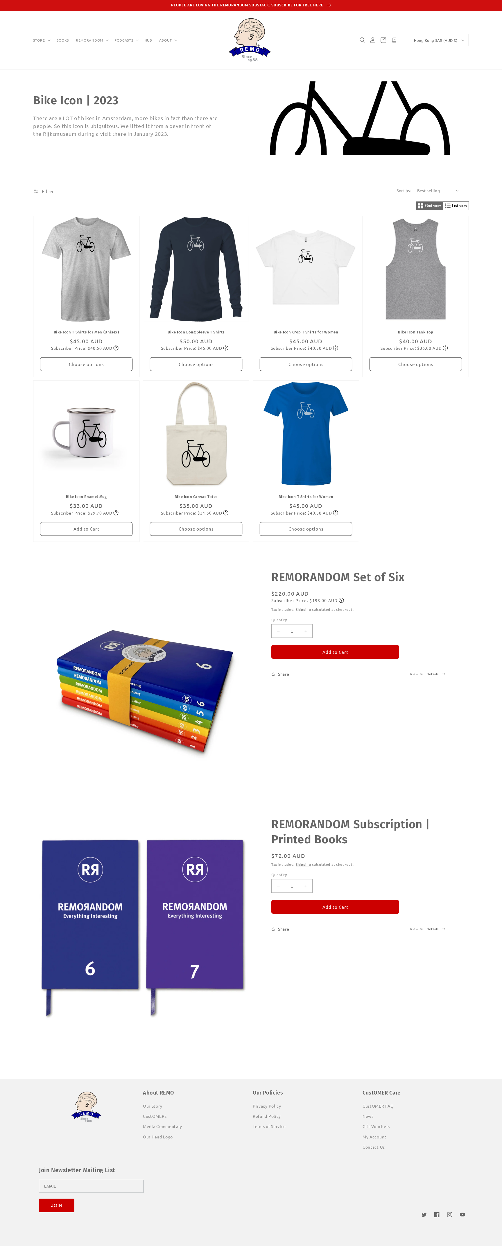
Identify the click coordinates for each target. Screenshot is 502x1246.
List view (459, 205)
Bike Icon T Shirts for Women (306, 497)
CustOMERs (154, 1116)
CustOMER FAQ (378, 1105)
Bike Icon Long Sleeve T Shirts (196, 332)
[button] (41, 40)
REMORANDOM (89, 40)
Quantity (279, 619)
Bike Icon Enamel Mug (86, 497)
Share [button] (283, 673)
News (368, 1116)
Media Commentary (162, 1126)
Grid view (433, 205)
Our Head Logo (158, 1136)
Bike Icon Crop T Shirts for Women (306, 332)
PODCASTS (123, 40)
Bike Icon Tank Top (415, 332)
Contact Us (374, 1146)
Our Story (152, 1105)
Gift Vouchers (376, 1126)
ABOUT (165, 40)
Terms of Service (269, 1126)
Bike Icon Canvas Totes (196, 497)
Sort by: (404, 190)
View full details (424, 674)
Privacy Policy (267, 1105)
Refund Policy (267, 1116)
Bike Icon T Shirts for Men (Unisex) (86, 332)
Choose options (86, 364)
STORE (39, 40)
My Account (374, 1136)
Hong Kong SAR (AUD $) (435, 40)
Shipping (303, 609)
